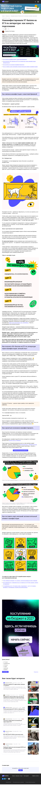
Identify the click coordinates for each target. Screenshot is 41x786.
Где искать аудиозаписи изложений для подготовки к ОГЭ (12, 721)
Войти (20, 770)
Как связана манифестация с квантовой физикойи (15, 59)
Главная (13, 775)
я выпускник (5, 668)
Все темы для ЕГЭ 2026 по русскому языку (13, 734)
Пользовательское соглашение (18, 782)
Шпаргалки (18, 775)
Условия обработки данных (30, 782)
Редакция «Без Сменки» (10, 31)
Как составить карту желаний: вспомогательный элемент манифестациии (20, 66)
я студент (5, 666)
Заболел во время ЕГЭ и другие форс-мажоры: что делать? (14, 685)
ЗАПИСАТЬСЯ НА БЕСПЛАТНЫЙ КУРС (20, 450)
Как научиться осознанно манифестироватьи (13, 64)
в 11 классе (5, 662)
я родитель (5, 669)
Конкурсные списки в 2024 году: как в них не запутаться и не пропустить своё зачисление (13, 697)
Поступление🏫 (21, 695)
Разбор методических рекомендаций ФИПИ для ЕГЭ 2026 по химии (14, 748)
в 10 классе (5, 665)
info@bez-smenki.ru (35, 775)
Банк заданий (26, 775)
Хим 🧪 (8, 745)
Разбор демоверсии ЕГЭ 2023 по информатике (14, 709)
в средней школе (6, 663)
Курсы (21, 775)
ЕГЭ (21, 682)
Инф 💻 (23, 707)
